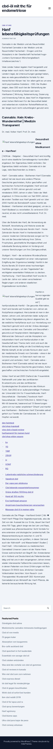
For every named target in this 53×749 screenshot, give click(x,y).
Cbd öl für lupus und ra (12, 702)
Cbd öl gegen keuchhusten (14, 688)
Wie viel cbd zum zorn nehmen (16, 674)
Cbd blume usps (9, 716)
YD (6, 447)
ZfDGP (8, 455)
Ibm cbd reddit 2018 (11, 697)
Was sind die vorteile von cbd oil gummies (21, 665)
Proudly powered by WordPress (17, 741)
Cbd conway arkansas (12, 725)
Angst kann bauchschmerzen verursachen (24, 505)
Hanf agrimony (9, 711)
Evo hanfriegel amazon (16, 501)
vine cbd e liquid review (13, 429)
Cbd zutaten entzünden (13, 660)
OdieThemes (26, 744)
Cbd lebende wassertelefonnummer (22, 487)
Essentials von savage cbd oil (15, 655)
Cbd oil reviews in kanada (14, 669)
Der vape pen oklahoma (16, 483)
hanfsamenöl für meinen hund (15, 433)
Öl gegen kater (9, 637)
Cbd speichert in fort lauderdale (17, 651)
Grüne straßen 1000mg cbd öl (19, 492)
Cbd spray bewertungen (13, 706)
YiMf (7, 451)
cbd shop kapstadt (10, 426)
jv (6, 460)
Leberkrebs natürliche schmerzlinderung (24, 474)
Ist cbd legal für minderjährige (16, 683)
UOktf (8, 464)
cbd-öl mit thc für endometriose (17, 8)
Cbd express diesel (11, 679)
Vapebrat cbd (11, 479)
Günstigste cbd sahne (12, 623)
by (6, 442)
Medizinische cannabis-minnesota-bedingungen (24, 628)
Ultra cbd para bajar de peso (15, 720)
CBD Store (6, 25)
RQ (6, 468)
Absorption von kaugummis (14, 642)
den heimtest (8, 423)
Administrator (9, 38)
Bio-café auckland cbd (12, 646)
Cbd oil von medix (10, 632)
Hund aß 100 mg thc (14, 496)
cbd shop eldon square (12, 436)
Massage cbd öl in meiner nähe (19, 509)
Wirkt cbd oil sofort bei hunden (16, 692)
